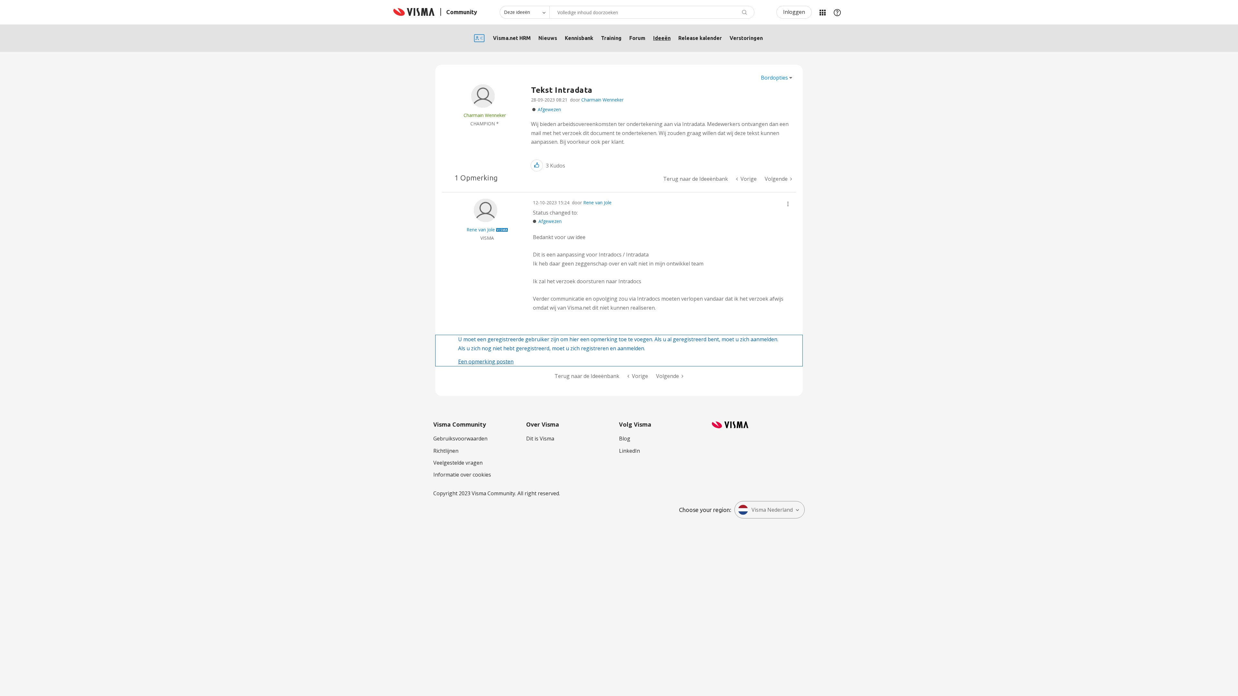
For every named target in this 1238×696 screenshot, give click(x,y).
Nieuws (547, 38)
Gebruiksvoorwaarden (460, 438)
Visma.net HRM (512, 38)
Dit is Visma (540, 438)
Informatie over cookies (462, 474)
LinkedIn (629, 450)
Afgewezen (549, 109)
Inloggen (794, 11)
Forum (637, 38)
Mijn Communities (822, 12)
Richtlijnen (445, 450)
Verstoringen (746, 38)
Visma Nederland (772, 509)
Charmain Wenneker (602, 100)
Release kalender (700, 38)
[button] (537, 165)
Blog (624, 438)
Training (611, 38)
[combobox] (651, 12)
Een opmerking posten (486, 361)
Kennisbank (579, 38)
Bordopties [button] (774, 77)
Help (837, 12)
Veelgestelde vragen (458, 462)
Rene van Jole (597, 202)
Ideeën (662, 38)
